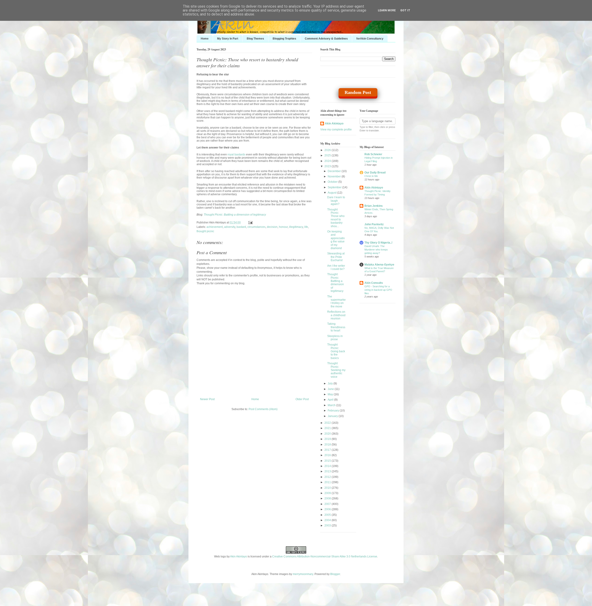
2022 (328, 422)
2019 (328, 439)
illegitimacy (296, 227)
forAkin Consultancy (369, 38)
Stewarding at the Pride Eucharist (336, 257)
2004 (328, 520)
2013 (328, 471)
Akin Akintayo (334, 123)
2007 (328, 504)
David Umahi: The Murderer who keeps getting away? (376, 249)
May (331, 394)
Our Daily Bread (374, 172)
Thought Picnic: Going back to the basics (336, 351)
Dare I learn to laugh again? (336, 201)
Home (205, 38)
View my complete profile (336, 129)
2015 (328, 460)
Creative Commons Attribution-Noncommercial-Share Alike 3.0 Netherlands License (324, 556)
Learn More (387, 10)
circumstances (256, 227)
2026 (328, 150)
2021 (328, 428)
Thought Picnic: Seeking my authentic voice (336, 370)
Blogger (335, 574)
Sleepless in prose (335, 337)
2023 (328, 166)
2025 (328, 155)
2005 (328, 514)
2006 (328, 509)
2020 (328, 433)
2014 (328, 466)
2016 (328, 455)
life (306, 227)
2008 (328, 498)
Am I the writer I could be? (336, 267)
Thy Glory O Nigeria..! (378, 242)
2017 (328, 449)
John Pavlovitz (374, 224)
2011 (328, 482)
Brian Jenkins (373, 205)
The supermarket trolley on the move (336, 301)
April (331, 399)
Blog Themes (255, 38)
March (332, 405)
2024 (328, 161)
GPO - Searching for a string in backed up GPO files (378, 290)
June (331, 389)
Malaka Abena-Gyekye (379, 264)
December (335, 171)
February (334, 410)
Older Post (302, 399)
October (333, 181)
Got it (405, 10)
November (335, 176)
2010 (328, 487)
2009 (328, 493)
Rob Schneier (373, 154)
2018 (328, 444)
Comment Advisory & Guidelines (326, 38)
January (333, 416)
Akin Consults (373, 282)
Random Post (358, 92)
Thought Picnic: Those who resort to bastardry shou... (336, 218)
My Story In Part (227, 38)
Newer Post (207, 399)
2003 (328, 525)
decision (272, 227)
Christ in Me (371, 176)
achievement (215, 227)
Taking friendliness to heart (336, 327)
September (335, 187)
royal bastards (236, 154)
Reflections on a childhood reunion (336, 315)
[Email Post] (250, 222)
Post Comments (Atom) (263, 409)
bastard (241, 227)
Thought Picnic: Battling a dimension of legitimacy (235, 214)
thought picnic (205, 231)
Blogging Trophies (284, 38)
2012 (328, 477)
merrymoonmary (303, 574)
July (330, 383)
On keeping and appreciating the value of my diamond (336, 240)
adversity (229, 227)
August (332, 192)
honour (283, 227)
